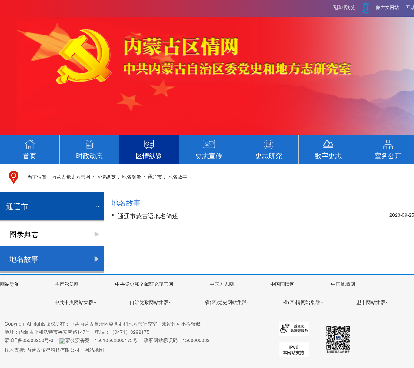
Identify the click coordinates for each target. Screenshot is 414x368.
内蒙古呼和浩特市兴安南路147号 (54, 331)
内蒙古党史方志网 (71, 176)
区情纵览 (106, 176)
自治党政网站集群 (149, 302)
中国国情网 (282, 284)
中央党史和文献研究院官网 (144, 284)
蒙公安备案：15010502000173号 (101, 339)
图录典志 (23, 233)
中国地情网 (343, 284)
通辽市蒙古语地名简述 (148, 215)
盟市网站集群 (371, 302)
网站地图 (94, 349)
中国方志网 (222, 284)
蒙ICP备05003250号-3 (29, 339)
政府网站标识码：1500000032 (177, 339)
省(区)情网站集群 (301, 302)
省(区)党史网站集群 (226, 302)
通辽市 (154, 176)
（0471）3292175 (129, 331)
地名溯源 (131, 176)
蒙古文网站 (387, 7)
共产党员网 (67, 284)
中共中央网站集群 (74, 302)
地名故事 (177, 176)
